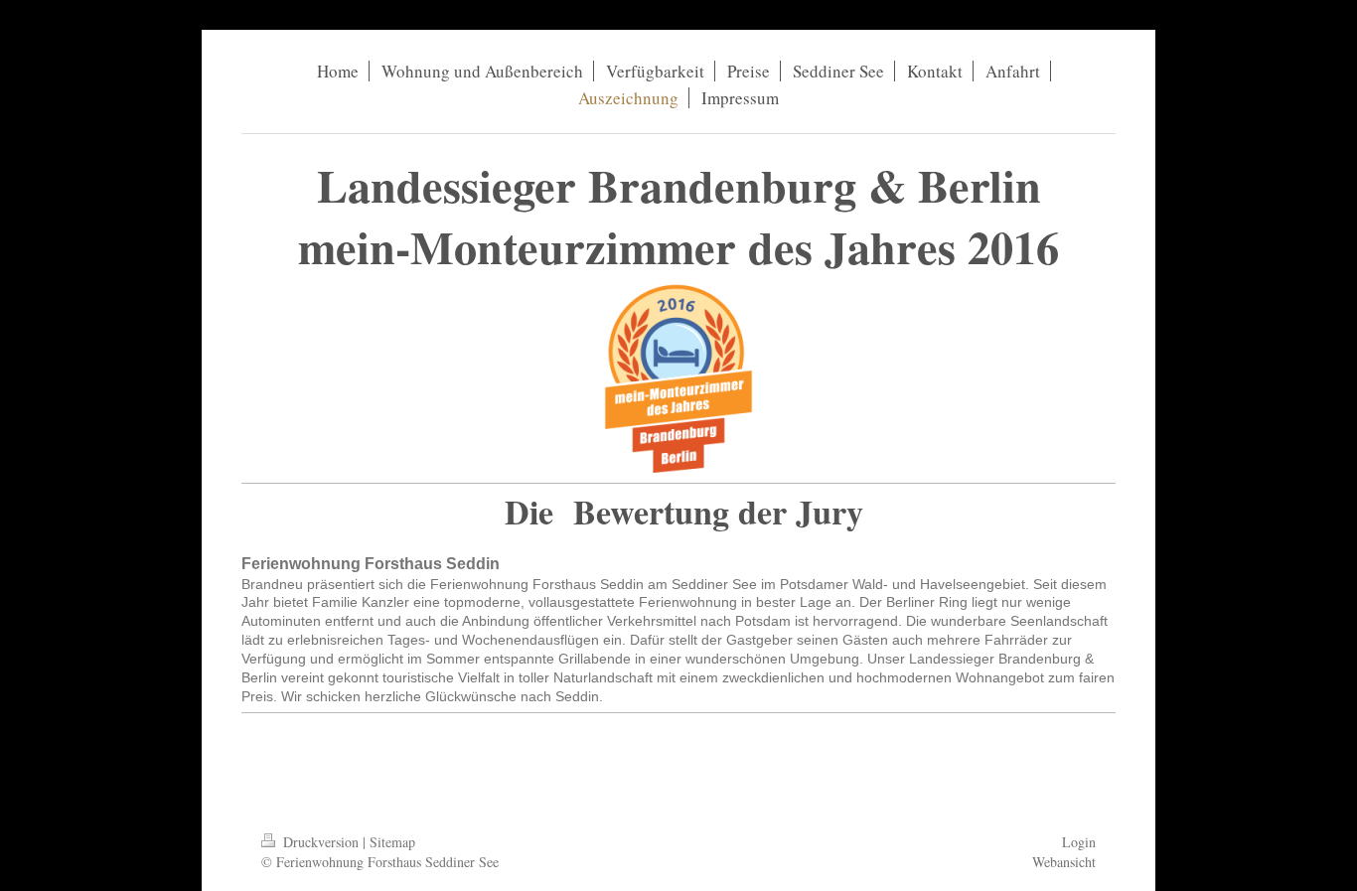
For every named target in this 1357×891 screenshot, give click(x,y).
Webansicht (1064, 861)
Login (1079, 841)
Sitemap (392, 841)
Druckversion (321, 841)
